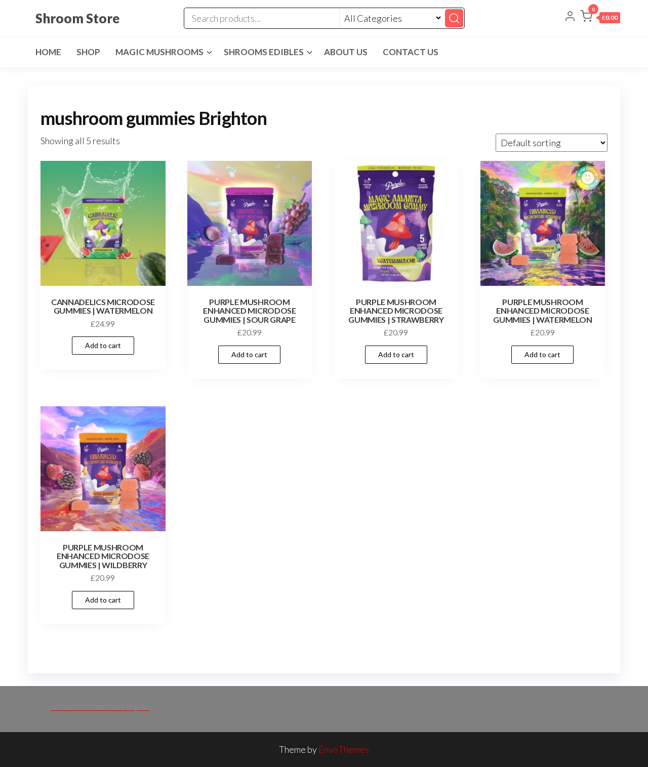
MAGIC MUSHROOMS (159, 52)
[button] (600, 18)
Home (48, 52)
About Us (346, 52)
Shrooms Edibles (264, 52)
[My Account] (570, 17)
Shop (88, 52)
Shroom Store (77, 18)
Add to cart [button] (103, 345)
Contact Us (410, 52)
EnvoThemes (343, 749)
